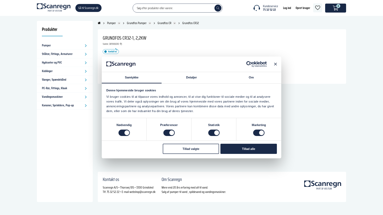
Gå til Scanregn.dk (88, 7)
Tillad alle (248, 148)
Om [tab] (251, 77)
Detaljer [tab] (191, 77)
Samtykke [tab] (132, 77)
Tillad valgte (191, 148)
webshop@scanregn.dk (142, 191)
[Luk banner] (275, 64)
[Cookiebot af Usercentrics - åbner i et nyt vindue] (249, 64)
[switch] (169, 133)
